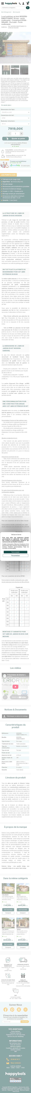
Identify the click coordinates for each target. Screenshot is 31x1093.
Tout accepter (15, 552)
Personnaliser (15, 555)
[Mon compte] (23, 3)
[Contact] (20, 3)
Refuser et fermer (16, 534)
